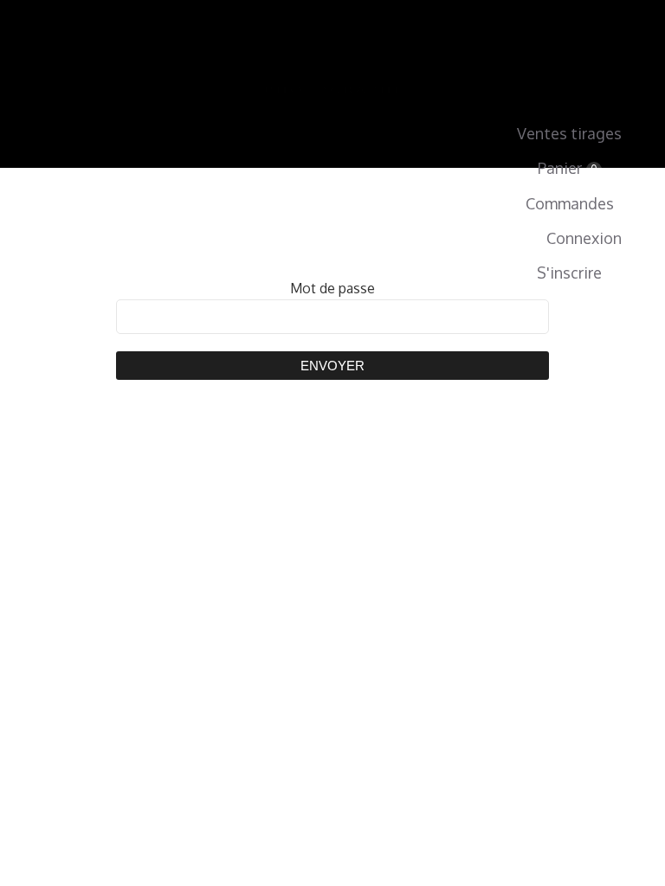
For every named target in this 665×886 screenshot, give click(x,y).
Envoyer (332, 365)
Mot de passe (332, 288)
